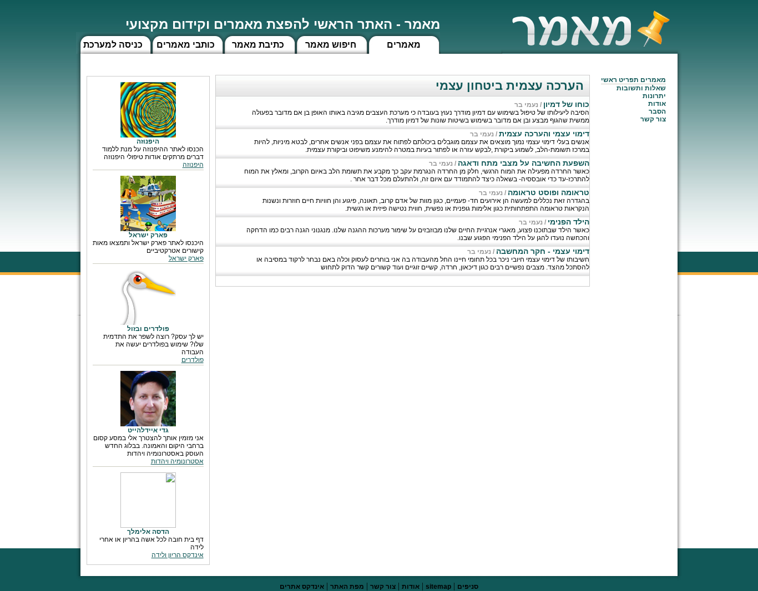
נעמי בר (526, 105)
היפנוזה (193, 165)
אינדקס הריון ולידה (177, 555)
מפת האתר (347, 586)
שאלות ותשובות (641, 88)
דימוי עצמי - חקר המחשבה (542, 251)
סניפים (467, 586)
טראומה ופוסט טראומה (548, 192)
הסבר (657, 111)
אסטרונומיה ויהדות (177, 461)
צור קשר (383, 586)
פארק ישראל (186, 258)
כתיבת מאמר (258, 44)
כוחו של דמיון (566, 104)
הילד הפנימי (568, 221)
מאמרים (404, 44)
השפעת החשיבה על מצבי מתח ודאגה (523, 163)
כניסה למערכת (113, 44)
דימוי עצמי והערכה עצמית (544, 133)
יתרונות (654, 96)
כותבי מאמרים (185, 44)
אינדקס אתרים (302, 586)
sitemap (438, 586)
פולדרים (192, 360)
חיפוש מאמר (330, 44)
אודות (657, 104)
